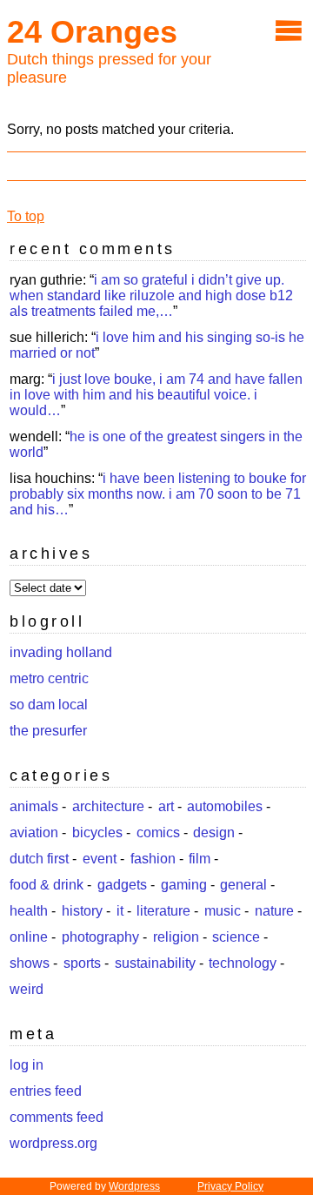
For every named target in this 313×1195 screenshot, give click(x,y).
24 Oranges (92, 32)
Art (166, 806)
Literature (163, 910)
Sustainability (155, 963)
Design (214, 832)
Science (236, 937)
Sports (82, 963)
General (243, 884)
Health (29, 910)
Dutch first (39, 858)
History (82, 910)
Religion (176, 937)
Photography (100, 937)
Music (222, 910)
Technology (242, 963)
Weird (26, 989)
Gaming (184, 884)
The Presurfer (48, 730)
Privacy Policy (230, 1186)
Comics (158, 832)
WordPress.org (53, 1143)
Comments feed (56, 1117)
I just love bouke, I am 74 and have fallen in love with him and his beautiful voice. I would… (156, 395)
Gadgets (122, 884)
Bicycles (97, 832)
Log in (26, 1064)
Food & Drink (46, 884)
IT (120, 910)
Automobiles (225, 806)
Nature (274, 910)
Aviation (34, 832)
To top (25, 216)
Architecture (108, 806)
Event (100, 858)
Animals (34, 806)
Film (199, 858)
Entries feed (46, 1091)
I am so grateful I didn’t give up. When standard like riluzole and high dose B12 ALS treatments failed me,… (151, 295)
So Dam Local (49, 704)
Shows (30, 963)
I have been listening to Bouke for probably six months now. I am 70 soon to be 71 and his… (158, 494)
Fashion (153, 858)
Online (29, 937)
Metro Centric (49, 678)
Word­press (134, 1186)
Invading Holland (61, 652)
